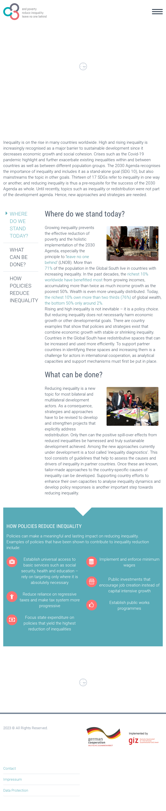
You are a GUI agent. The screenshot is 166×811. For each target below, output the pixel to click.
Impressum (12, 779)
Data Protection (15, 790)
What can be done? (19, 257)
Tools (142, 16)
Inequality (79, 16)
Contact (9, 768)
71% (49, 268)
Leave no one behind (112, 16)
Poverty (56, 16)
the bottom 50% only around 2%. (74, 303)
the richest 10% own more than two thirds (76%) (88, 297)
